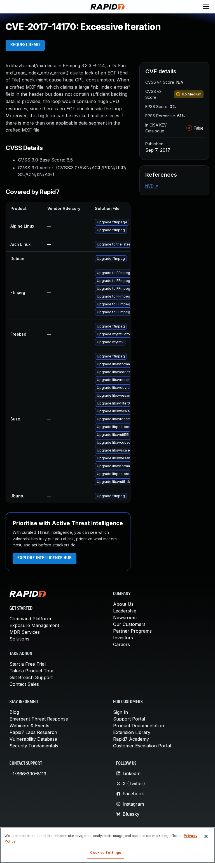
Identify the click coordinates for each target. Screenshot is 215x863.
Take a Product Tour (32, 670)
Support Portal (129, 719)
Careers (121, 644)
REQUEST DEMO (25, 45)
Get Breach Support (31, 677)
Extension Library (131, 732)
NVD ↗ (151, 186)
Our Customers (129, 624)
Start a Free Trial (28, 664)
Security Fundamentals (34, 746)
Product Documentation (138, 725)
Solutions (19, 639)
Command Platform (30, 618)
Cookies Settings (105, 852)
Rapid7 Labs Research (33, 732)
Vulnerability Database (33, 739)
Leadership (124, 611)
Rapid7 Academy (131, 739)
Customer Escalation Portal (142, 746)
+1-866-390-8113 (28, 774)
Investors (123, 637)
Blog (14, 712)
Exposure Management (34, 625)
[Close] (206, 836)
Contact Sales (24, 684)
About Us (123, 604)
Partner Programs (132, 631)
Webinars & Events (29, 725)
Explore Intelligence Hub (44, 558)
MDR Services (25, 632)
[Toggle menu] (206, 7)
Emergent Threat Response (39, 719)
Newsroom (125, 617)
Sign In (120, 712)
